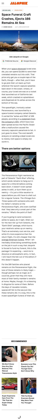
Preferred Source (11, 61)
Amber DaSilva (7, 27)
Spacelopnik (18, 10)
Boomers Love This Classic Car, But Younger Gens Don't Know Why (28, 367)
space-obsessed (19, 69)
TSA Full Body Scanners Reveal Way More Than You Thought (27, 399)
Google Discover (30, 61)
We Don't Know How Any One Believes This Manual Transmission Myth (9, 368)
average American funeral (13, 240)
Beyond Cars (6, 10)
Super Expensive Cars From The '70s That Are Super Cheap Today (8, 400)
